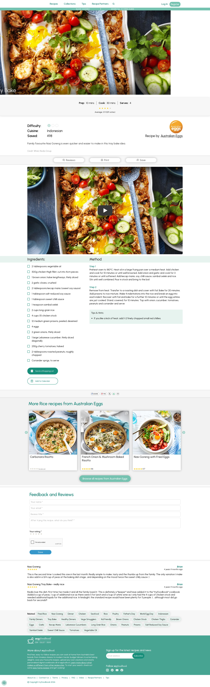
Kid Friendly (106, 619)
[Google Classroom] (114, 394)
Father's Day (129, 614)
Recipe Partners (100, 3)
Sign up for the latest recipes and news (128, 650)
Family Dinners (36, 619)
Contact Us (44, 677)
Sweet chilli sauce (56, 630)
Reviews (70, 160)
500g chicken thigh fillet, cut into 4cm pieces (55, 271)
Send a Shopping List (44, 371)
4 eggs (35, 326)
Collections (70, 3)
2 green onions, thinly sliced (46, 332)
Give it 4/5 (107, 108)
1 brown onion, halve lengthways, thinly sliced (55, 277)
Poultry (116, 614)
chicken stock (140, 619)
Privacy (65, 677)
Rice (106, 614)
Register (175, 4)
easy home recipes (41, 668)
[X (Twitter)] (110, 394)
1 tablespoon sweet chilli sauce (48, 299)
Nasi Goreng (57, 614)
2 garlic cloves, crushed (44, 282)
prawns (137, 625)
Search (113, 3)
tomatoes (74, 630)
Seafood (95, 614)
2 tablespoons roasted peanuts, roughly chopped (53, 353)
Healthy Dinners (68, 619)
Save (142, 160)
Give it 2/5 (102, 108)
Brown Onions (122, 619)
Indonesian (55, 131)
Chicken (82, 614)
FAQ (73, 677)
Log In (164, 4)
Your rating (36, 531)
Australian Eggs (172, 136)
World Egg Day (146, 614)
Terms (55, 677)
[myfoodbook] (39, 644)
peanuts (125, 625)
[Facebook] (95, 394)
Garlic (41, 625)
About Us (31, 677)
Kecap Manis (55, 625)
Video (81, 677)
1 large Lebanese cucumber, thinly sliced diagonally (53, 339)
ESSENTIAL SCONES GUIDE (122, 9)
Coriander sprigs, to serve (45, 360)
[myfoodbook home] (35, 6)
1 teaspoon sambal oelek (45, 304)
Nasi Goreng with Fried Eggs (152, 457)
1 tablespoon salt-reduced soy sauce (51, 293)
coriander (174, 619)
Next (183, 432)
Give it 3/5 (105, 108)
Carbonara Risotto (41, 457)
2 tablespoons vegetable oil (46, 266)
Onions (113, 625)
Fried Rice (42, 614)
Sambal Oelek (36, 630)
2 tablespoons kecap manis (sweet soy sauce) (56, 288)
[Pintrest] (104, 394)
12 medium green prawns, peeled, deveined (54, 321)
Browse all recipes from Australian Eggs (105, 478)
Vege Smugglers (88, 619)
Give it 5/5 (110, 108)
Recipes (54, 3)
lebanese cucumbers (76, 625)
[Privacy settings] (4, 682)
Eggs (32, 625)
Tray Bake (52, 619)
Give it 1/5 (100, 108)
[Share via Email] (118, 394)
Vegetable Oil (90, 630)
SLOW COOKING (83, 9)
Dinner (71, 614)
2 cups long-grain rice (43, 310)
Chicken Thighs (158, 619)
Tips (84, 3)
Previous (26, 432)
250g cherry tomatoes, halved (48, 346)
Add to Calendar (42, 381)
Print (106, 160)
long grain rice (98, 625)
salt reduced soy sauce (156, 625)
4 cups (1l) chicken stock (44, 315)
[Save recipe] (74, 413)
